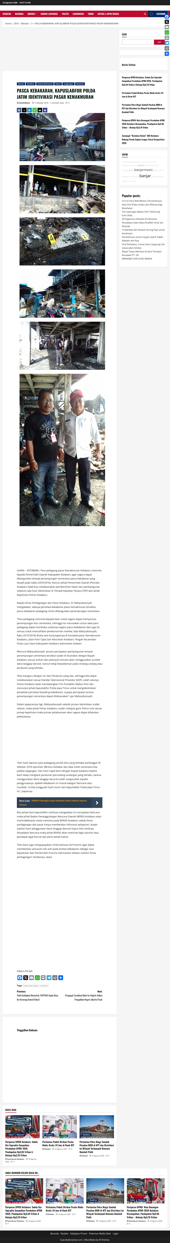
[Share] (166, 53)
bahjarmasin (137, 162)
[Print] (166, 37)
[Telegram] (166, 43)
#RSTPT (151, 166)
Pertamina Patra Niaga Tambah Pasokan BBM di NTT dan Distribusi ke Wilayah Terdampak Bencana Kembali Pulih (97, 1147)
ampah (154, 177)
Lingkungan (78, 13)
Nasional (19, 13)
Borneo (31, 13)
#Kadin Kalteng (127, 162)
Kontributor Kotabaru (15, 1159)
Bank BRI (160, 177)
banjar (145, 175)
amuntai (133, 181)
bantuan (133, 166)
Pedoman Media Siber (100, 1233)
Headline (7, 13)
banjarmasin (143, 170)
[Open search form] (145, 13)
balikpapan (126, 177)
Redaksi (47, 1149)
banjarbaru (126, 181)
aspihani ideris (158, 170)
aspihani (141, 165)
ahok (147, 166)
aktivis (131, 170)
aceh (143, 162)
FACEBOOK (160, 13)
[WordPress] (166, 48)
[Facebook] (166, 16)
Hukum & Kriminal (49, 13)
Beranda (54, 1233)
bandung (125, 170)
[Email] (166, 27)
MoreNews (90, 1239)
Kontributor (24, 103)
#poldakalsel (134, 177)
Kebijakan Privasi (78, 1233)
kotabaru (44, 985)
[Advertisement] (60, 49)
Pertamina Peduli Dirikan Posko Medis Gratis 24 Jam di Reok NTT (58, 1143)
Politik (65, 13)
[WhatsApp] (166, 32)
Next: (83, 995)
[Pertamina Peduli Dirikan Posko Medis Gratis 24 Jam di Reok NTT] (59, 1126)
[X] (166, 21)
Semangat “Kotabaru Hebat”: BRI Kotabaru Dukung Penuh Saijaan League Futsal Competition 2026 (143, 139)
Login (115, 1233)
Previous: (37, 995)
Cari (124, 34)
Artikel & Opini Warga (108, 13)
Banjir (157, 166)
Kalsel (58, 84)
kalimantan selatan (31, 985)
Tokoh (91, 13)
